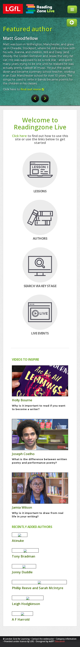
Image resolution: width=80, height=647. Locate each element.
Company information (66, 639)
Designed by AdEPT (50, 641)
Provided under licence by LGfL (19, 641)
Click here (19, 136)
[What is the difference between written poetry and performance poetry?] (40, 434)
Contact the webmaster (42, 639)
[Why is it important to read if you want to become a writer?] (40, 381)
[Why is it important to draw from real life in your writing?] (40, 488)
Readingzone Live (40, 9)
